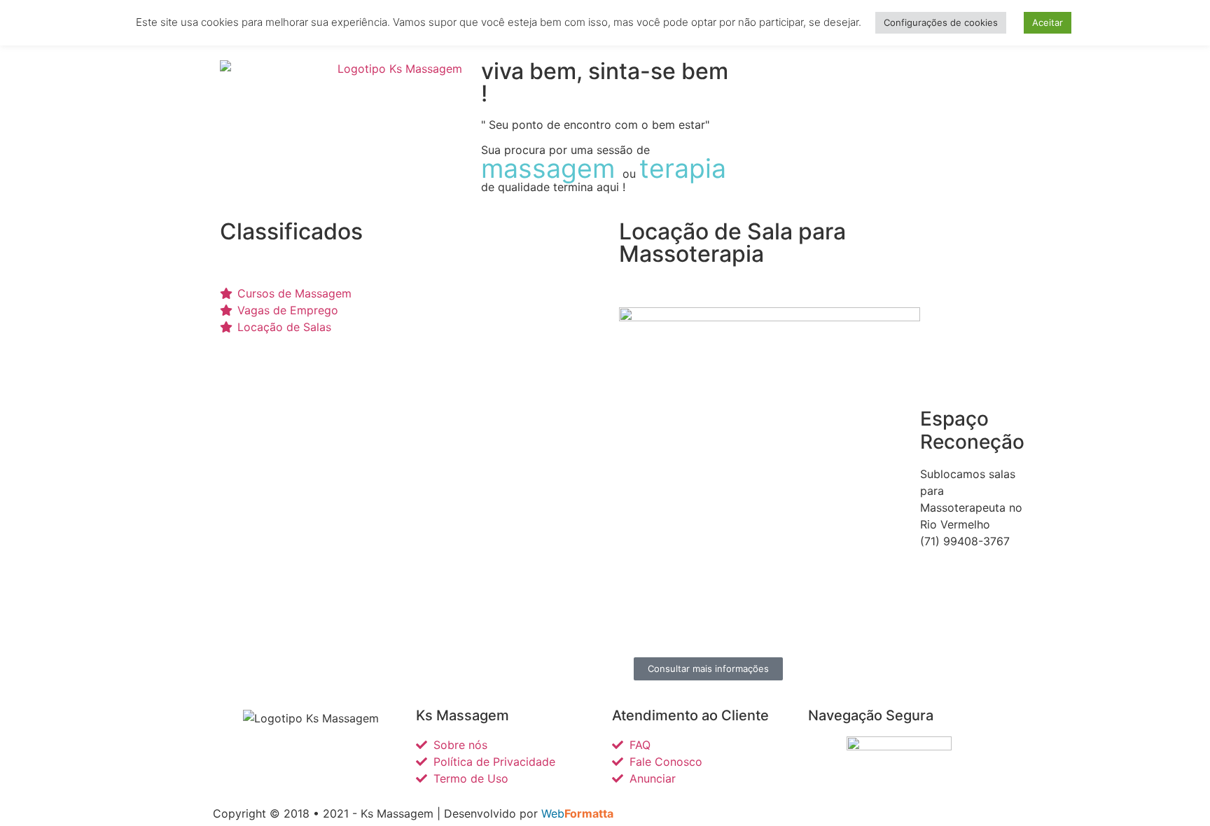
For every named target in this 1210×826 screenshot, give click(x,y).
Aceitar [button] (1047, 22)
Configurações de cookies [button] (941, 22)
